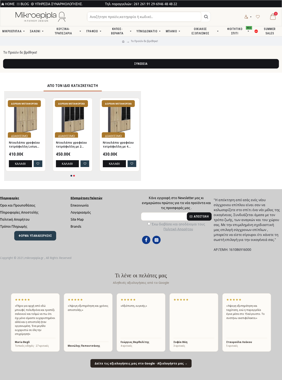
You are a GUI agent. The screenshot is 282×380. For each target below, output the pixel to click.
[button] (71, 176)
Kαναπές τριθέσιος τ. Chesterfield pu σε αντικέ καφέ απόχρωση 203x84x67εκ (53, 145)
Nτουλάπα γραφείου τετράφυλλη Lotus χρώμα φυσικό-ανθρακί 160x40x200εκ (101, 145)
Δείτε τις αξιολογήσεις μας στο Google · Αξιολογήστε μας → (141, 363)
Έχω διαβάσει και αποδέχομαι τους (178, 226)
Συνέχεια (140, 63)
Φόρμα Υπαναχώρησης (35, 235)
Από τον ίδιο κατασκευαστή (72, 85)
